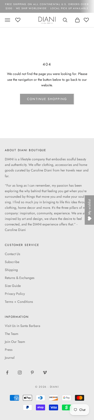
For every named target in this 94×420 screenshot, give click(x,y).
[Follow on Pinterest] (32, 372)
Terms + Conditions (19, 301)
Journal (9, 357)
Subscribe (12, 261)
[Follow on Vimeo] (44, 372)
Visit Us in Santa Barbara (22, 325)
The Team (11, 333)
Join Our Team (15, 341)
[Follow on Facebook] (7, 372)
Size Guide (13, 285)
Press (9, 349)
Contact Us (12, 253)
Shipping (11, 269)
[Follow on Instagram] (19, 372)
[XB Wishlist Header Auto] (18, 19)
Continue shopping (47, 99)
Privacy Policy (15, 293)
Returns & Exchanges (19, 277)
